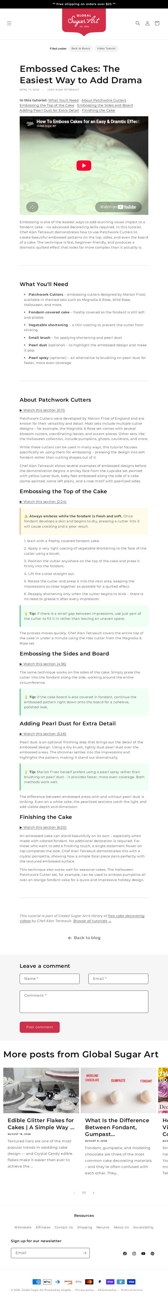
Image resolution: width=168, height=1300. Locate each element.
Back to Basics (81, 48)
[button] (9, 23)
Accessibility (143, 1227)
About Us (121, 1227)
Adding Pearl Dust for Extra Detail (49, 110)
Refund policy (107, 1289)
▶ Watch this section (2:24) (43, 502)
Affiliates (43, 1227)
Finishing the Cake (98, 110)
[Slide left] (74, 1193)
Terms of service (131, 1289)
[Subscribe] (84, 1253)
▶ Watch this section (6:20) (43, 827)
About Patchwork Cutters (104, 100)
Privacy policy (84, 1289)
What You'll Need (63, 100)
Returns (102, 1227)
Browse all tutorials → (92, 921)
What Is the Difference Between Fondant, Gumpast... (117, 1127)
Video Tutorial (106, 48)
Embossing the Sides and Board (105, 105)
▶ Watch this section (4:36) (43, 664)
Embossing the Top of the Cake (47, 105)
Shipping (84, 1227)
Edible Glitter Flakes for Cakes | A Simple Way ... (41, 1123)
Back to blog (87, 937)
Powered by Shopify (57, 1289)
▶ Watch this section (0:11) (42, 410)
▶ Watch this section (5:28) (43, 734)
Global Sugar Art (33, 1289)
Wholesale (22, 1227)
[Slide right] (93, 1193)
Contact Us (64, 1227)
